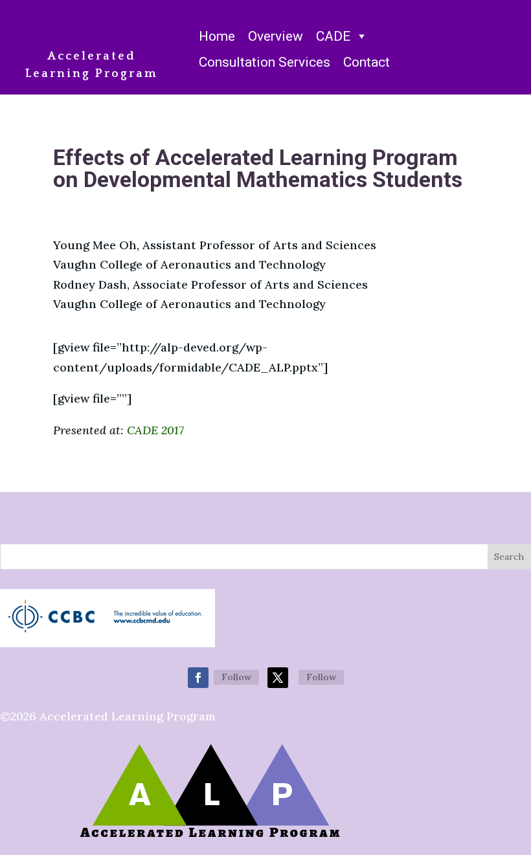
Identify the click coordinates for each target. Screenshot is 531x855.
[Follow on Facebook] (198, 677)
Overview (275, 36)
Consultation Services (264, 62)
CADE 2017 (155, 430)
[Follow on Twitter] (277, 677)
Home (217, 36)
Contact (366, 62)
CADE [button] (333, 36)
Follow (236, 677)
